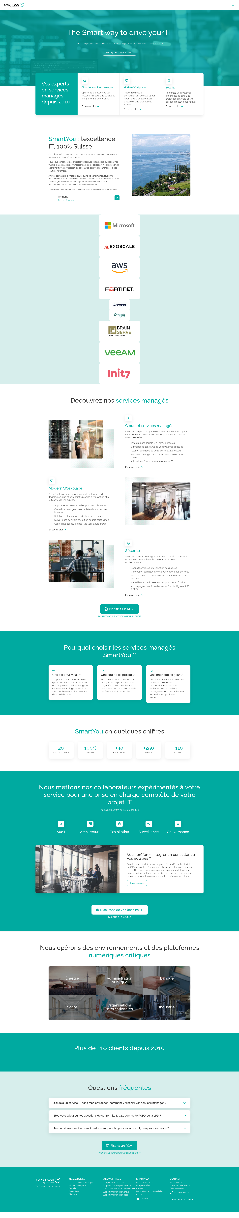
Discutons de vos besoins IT (121, 910)
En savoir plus (89, 106)
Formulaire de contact (182, 1199)
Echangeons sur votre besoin (119, 52)
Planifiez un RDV (121, 609)
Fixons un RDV (121, 1145)
